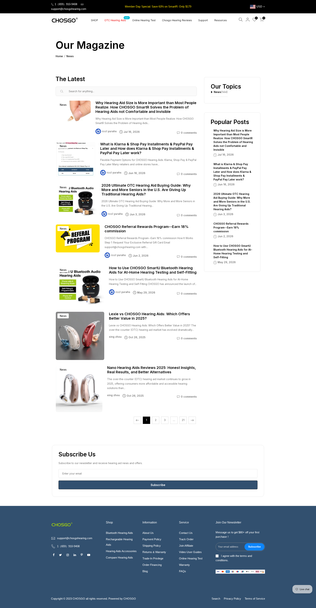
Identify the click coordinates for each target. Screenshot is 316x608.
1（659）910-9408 (65, 4)
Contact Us (186, 532)
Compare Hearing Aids (119, 557)
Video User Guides (190, 552)
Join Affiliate (186, 545)
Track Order (186, 539)
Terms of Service (255, 598)
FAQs (182, 571)
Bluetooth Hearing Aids (119, 532)
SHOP (94, 20)
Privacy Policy (232, 598)
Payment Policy (151, 539)
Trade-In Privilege (152, 558)
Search (216, 598)
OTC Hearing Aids (116, 19)
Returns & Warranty (154, 552)
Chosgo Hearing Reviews (177, 20)
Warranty (184, 564)
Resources (220, 20)
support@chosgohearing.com (68, 8)
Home (59, 56)
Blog (145, 571)
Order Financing (152, 564)
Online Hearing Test (144, 20)
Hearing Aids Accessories (121, 551)
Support (203, 20)
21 (183, 420)
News (70, 56)
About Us (148, 532)
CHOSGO (129, 598)
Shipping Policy (151, 545)
